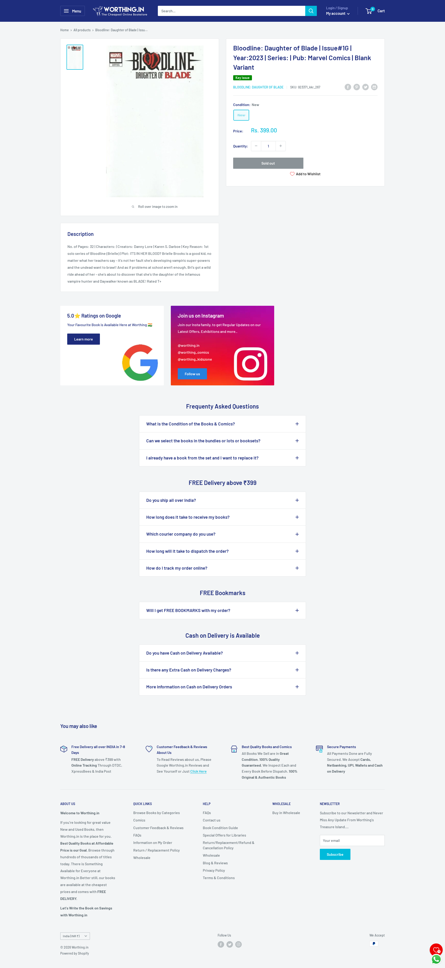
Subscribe (335, 854)
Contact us (211, 820)
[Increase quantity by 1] (281, 146)
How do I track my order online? (176, 568)
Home (64, 30)
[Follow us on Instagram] (238, 944)
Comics (139, 820)
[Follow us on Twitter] (229, 944)
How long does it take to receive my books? (188, 517)
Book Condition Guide (220, 827)
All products (82, 30)
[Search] (311, 11)
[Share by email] (374, 86)
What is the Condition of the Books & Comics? (190, 423)
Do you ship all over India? (171, 500)
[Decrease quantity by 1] (256, 146)
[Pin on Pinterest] (356, 86)
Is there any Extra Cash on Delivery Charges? (188, 669)
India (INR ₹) (71, 936)
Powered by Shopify (74, 953)
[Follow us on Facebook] (221, 944)
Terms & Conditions (219, 877)
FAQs (137, 835)
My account (336, 13)
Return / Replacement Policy (156, 850)
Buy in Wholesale (286, 812)
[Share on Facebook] (348, 86)
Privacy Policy (214, 870)
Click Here (198, 771)
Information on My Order (152, 842)
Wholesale (141, 857)
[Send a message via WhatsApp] (436, 959)
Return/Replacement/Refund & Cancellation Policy (228, 845)
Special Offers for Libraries (224, 835)
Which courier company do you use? (181, 534)
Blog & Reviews (215, 863)
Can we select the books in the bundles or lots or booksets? (203, 440)
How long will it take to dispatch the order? (187, 551)
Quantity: (240, 146)
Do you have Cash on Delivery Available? (184, 653)
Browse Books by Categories (156, 812)
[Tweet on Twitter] (365, 86)
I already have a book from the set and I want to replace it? (202, 457)
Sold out (268, 163)
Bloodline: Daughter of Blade (258, 87)
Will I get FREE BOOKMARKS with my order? (188, 610)
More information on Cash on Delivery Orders (189, 686)
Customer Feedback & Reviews (158, 827)
